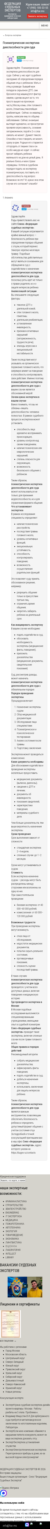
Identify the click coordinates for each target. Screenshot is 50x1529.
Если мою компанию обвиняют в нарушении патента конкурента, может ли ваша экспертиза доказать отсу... (26, 1435)
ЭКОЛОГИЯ (11, 1231)
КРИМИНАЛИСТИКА (16, 1201)
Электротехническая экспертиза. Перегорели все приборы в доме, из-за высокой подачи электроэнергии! (26, 1453)
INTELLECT (11, 1253)
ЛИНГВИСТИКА (14, 1242)
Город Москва (13, 1350)
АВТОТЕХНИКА (13, 1227)
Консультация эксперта (11, 1397)
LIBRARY (10, 1257)
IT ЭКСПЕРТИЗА (14, 1216)
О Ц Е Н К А (11, 1246)
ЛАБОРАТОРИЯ (13, 1249)
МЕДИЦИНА (12, 1220)
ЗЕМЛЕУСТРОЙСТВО (16, 1208)
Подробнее (30, 1520)
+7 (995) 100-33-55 (37, 7)
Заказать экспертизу (37, 16)
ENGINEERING (12, 1212)
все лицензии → (8, 1340)
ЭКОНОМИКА (12, 1238)
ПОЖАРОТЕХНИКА (15, 1223)
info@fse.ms (37, 11)
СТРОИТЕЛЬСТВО (14, 1205)
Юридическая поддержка (13, 1176)
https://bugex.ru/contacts (23, 1152)
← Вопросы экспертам (12, 35)
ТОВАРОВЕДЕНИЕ (14, 1235)
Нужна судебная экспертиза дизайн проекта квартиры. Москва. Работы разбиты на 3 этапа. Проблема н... (28, 1408)
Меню (44, 25)
